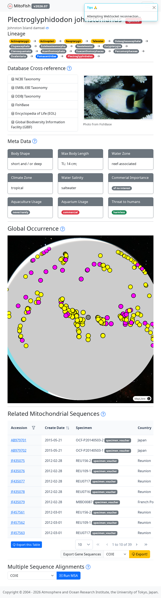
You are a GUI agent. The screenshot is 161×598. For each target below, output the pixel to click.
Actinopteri (47, 41)
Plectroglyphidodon (80, 56)
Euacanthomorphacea (90, 51)
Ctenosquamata (21, 51)
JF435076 (18, 471)
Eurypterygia (112, 46)
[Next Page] (136, 544)
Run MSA (70, 575)
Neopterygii (73, 41)
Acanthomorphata (53, 51)
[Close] (154, 7)
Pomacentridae (46, 56)
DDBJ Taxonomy (27, 96)
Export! (141, 554)
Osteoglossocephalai (128, 41)
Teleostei (98, 41)
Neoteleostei (85, 46)
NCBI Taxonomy (27, 79)
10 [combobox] (80, 544)
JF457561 (18, 512)
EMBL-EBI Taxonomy (30, 87)
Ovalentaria (18, 56)
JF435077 (18, 481)
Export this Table (28, 545)
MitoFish (30, 6)
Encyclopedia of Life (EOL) (35, 113)
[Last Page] (146, 544)
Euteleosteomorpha (53, 46)
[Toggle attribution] (148, 398)
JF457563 (18, 532)
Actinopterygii (20, 41)
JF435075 (18, 460)
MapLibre (140, 398)
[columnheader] (57, 428)
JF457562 (18, 522)
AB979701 (18, 440)
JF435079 (18, 502)
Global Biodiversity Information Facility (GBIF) (38, 124)
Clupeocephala (20, 46)
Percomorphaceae (126, 51)
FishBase (21, 105)
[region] (80, 319)
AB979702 (18, 450)
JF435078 (18, 491)
